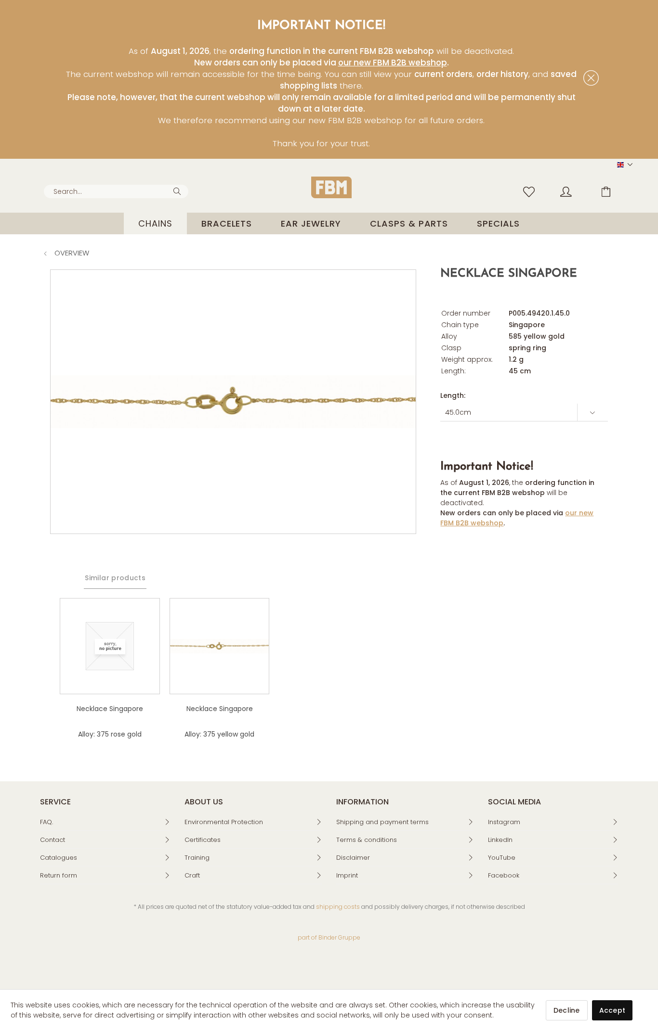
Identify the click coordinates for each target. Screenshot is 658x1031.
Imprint (347, 875)
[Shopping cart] (613, 191)
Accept (612, 1010)
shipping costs (338, 907)
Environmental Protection (223, 822)
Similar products (115, 578)
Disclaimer (353, 857)
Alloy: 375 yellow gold (219, 734)
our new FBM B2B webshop (392, 62)
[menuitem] (116, 191)
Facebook (503, 875)
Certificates (202, 839)
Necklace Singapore (110, 708)
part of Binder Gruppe (329, 937)
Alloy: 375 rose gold (110, 734)
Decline (566, 1010)
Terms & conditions (366, 839)
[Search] (178, 190)
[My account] (575, 191)
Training (197, 857)
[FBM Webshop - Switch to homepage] (331, 187)
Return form (58, 875)
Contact (52, 839)
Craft (192, 875)
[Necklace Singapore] (109, 646)
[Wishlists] (531, 191)
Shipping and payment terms (382, 822)
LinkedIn (500, 839)
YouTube (501, 857)
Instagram (504, 822)
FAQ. (46, 822)
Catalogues (58, 857)
